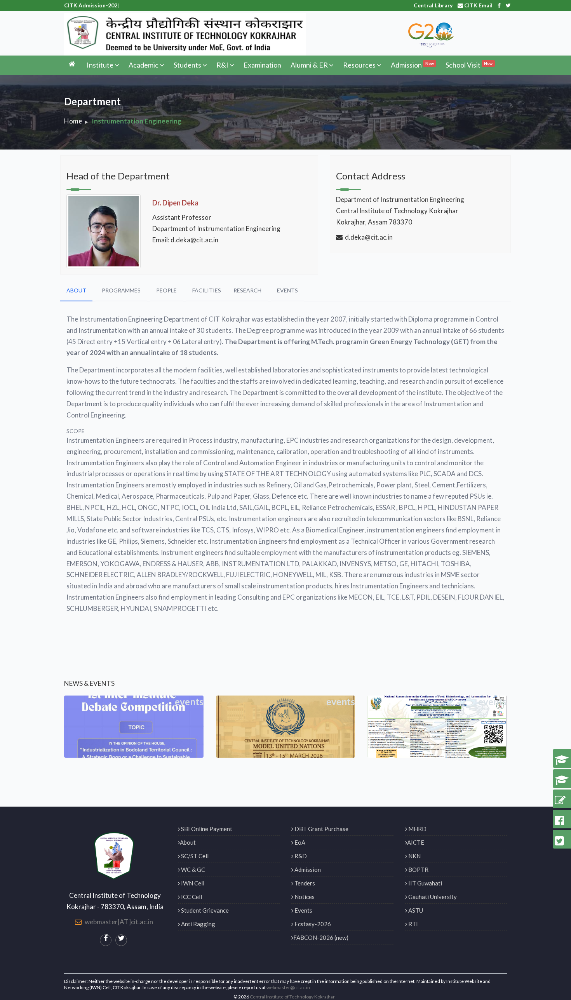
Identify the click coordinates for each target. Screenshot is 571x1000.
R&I (222, 65)
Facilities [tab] (206, 290)
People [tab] (166, 290)
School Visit (469, 65)
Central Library (433, 5)
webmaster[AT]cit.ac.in (119, 922)
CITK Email (478, 5)
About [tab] (76, 290)
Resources (359, 65)
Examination (262, 65)
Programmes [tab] (121, 290)
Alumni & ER (309, 65)
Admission (412, 65)
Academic (143, 65)
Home (73, 121)
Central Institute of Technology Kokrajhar (292, 997)
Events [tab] (287, 290)
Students (187, 65)
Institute (100, 65)
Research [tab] (247, 290)
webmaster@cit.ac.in (288, 987)
